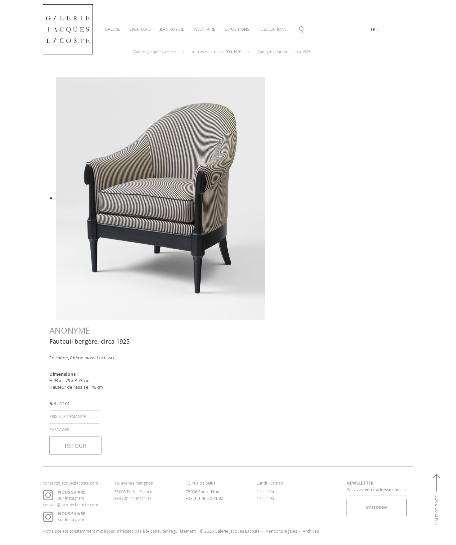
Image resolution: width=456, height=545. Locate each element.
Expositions (236, 29)
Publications (272, 29)
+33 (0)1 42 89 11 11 (133, 498)
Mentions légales (281, 531)
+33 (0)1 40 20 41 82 (204, 498)
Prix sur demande (67, 416)
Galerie (112, 29)
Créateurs (140, 29)
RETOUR (75, 445)
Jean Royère (172, 29)
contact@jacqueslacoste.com (70, 483)
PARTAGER (59, 429)
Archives (311, 531)
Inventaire (204, 29)
